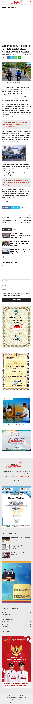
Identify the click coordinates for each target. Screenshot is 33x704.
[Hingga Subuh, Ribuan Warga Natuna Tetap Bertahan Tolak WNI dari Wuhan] (6, 539)
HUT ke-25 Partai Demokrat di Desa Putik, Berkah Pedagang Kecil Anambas (19, 243)
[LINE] (19, 57)
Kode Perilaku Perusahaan (16, 699)
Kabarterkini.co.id (21, 702)
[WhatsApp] (15, 57)
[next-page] (5, 257)
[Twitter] (12, 57)
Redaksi (7, 54)
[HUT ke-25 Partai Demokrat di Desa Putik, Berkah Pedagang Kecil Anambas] (6, 243)
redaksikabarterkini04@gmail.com (20, 476)
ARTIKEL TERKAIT (7, 229)
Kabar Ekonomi (5, 253)
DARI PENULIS (17, 229)
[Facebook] (8, 57)
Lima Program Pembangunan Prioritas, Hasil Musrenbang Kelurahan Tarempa (9, 220)
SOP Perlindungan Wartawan (11, 697)
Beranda (4, 7)
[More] (22, 207)
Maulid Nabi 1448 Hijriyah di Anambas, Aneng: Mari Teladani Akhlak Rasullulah (20, 235)
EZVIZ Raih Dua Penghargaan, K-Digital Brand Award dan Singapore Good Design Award (20, 251)
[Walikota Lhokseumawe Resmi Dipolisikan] (6, 555)
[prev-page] (3, 257)
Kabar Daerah (5, 237)
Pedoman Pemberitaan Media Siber (16, 696)
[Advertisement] (16, 26)
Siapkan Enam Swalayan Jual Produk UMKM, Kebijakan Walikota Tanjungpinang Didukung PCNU (25, 221)
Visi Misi (25, 697)
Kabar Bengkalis (11, 7)
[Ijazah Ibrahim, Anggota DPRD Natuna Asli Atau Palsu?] (6, 547)
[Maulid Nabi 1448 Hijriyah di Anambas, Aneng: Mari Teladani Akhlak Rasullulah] (6, 235)
